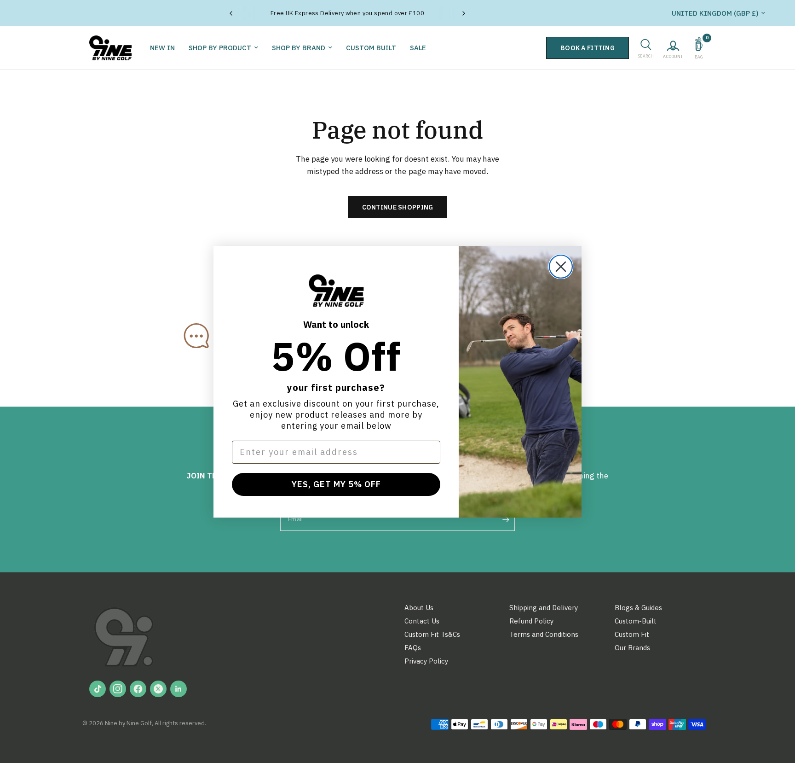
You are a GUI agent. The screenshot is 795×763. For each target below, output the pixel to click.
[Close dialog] (560, 266)
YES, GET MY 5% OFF (336, 484)
